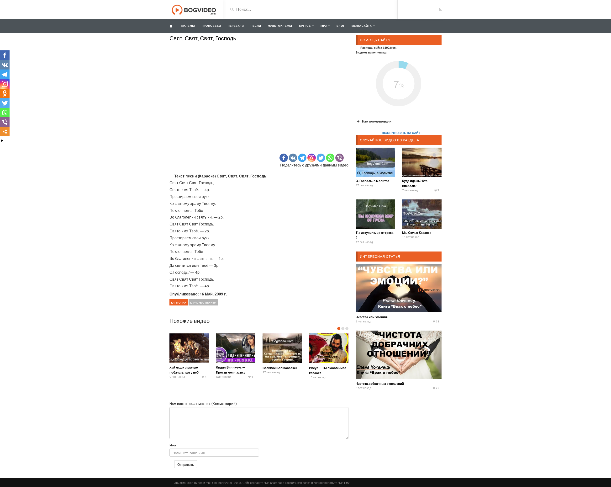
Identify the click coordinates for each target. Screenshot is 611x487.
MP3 (324, 25)
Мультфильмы (280, 25)
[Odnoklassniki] (5, 93)
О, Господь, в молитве (372, 181)
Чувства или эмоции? (372, 317)
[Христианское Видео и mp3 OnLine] (194, 9)
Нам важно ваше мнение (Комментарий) (203, 403)
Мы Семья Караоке (416, 233)
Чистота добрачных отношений (380, 383)
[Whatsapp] (330, 158)
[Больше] (5, 131)
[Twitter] (321, 158)
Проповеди (211, 25)
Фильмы (188, 25)
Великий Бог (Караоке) (280, 368)
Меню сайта (362, 25)
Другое (305, 25)
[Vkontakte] (293, 158)
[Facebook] (283, 158)
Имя (172, 445)
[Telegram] (302, 158)
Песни (256, 25)
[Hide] (2, 141)
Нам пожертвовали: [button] (377, 121)
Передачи (236, 25)
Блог (341, 25)
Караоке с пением (203, 302)
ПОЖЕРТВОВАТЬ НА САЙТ (401, 133)
